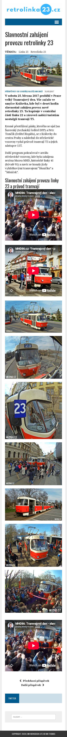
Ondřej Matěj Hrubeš (31, 91)
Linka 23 (23, 51)
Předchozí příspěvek (36, 681)
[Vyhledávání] (33, 716)
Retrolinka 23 (38, 51)
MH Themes (50, 733)
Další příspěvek (31, 685)
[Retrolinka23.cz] (33, 9)
